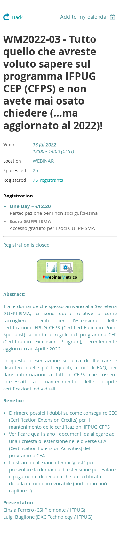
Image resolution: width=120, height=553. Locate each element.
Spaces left (15, 170)
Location (12, 161)
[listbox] (88, 17)
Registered (14, 180)
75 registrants (48, 180)
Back (17, 17)
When (9, 144)
